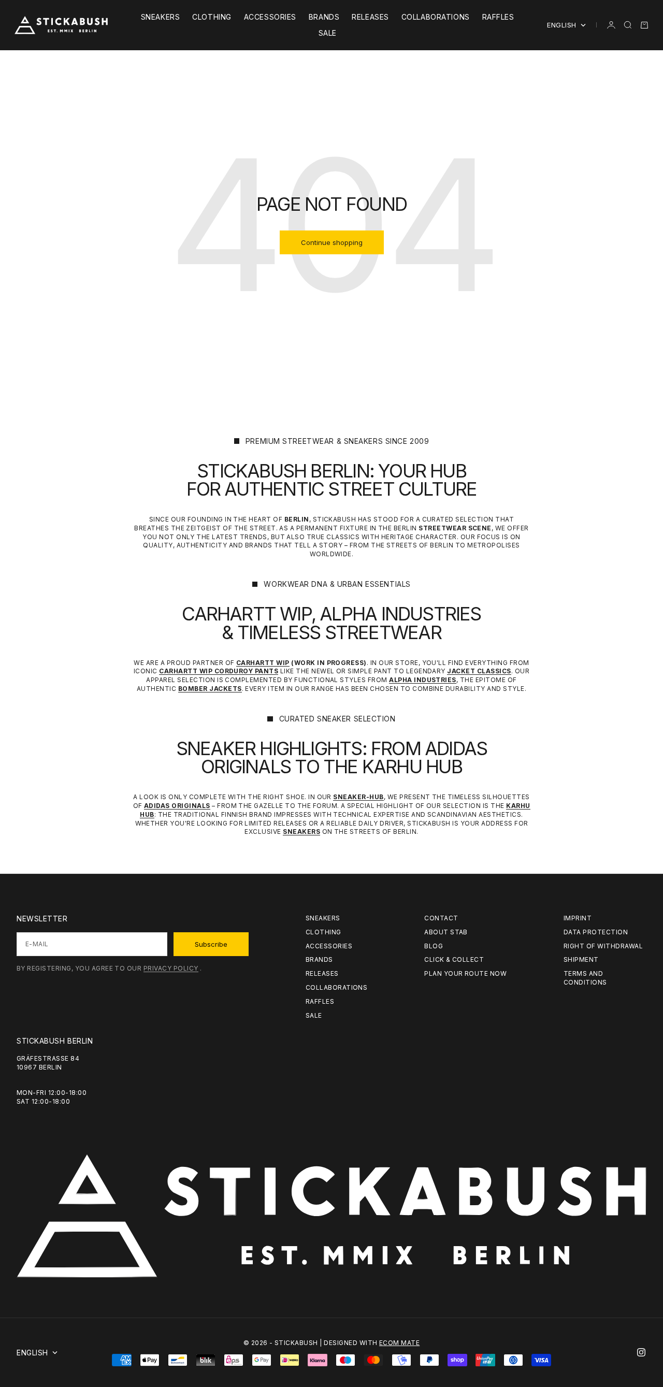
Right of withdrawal (603, 946)
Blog (433, 946)
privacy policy (170, 968)
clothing (211, 16)
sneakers (160, 16)
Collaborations (435, 16)
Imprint (578, 918)
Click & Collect (454, 959)
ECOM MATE (399, 1343)
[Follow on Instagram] (641, 1352)
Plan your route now (465, 973)
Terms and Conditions (585, 978)
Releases (370, 16)
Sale (328, 32)
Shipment (581, 959)
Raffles (498, 16)
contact (441, 918)
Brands (324, 16)
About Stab (446, 932)
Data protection (596, 932)
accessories (270, 16)
